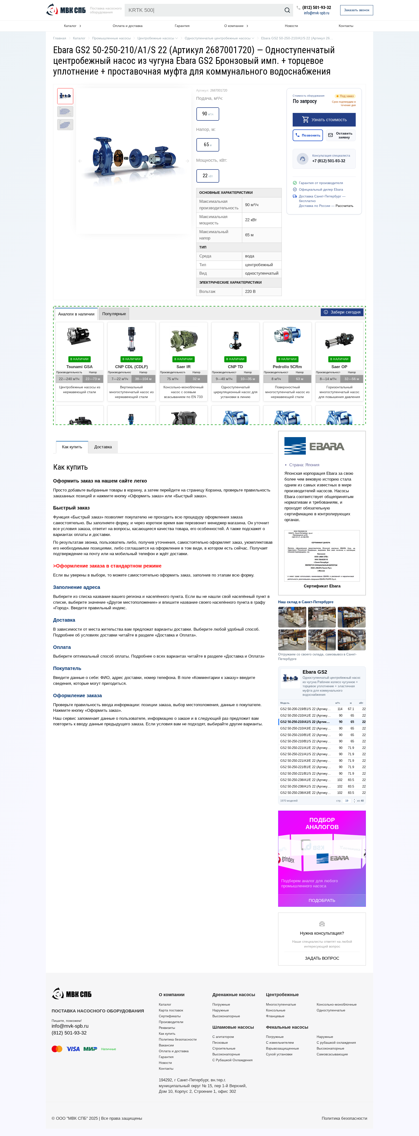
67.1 (351, 709)
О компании (172, 994)
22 (364, 709)
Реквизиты (167, 1028)
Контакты (346, 26)
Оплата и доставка (128, 26)
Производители (171, 1022)
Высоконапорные (226, 1016)
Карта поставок (171, 1010)
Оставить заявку (344, 135)
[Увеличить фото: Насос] (133, 161)
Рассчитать (344, 206)
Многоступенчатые (281, 1004)
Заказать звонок (356, 10)
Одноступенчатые (331, 1010)
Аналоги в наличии (76, 314)
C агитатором (223, 1037)
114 (340, 709)
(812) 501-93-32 (316, 7)
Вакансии (166, 1045)
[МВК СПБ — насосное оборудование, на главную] (66, 10)
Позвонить (311, 135)
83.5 (351, 780)
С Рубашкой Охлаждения (232, 1060)
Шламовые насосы (233, 1027)
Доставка (103, 447)
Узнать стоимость (329, 119)
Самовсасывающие (332, 1054)
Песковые (220, 1042)
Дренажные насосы (233, 994)
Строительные (223, 1048)
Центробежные (282, 994)
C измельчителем (280, 1042)
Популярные (114, 314)
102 (339, 780)
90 (340, 715)
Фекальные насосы (287, 1027)
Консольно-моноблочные (337, 1004)
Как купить (72, 447)
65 (352, 715)
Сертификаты (170, 1016)
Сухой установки (279, 1054)
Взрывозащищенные (282, 1048)
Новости (291, 26)
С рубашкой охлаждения (336, 1042)
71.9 (351, 748)
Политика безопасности (178, 1039)
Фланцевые (275, 1016)
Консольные (275, 1010)
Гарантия (182, 26)
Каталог (165, 1004)
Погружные (221, 1004)
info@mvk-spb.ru (316, 13)
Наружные (220, 1010)
